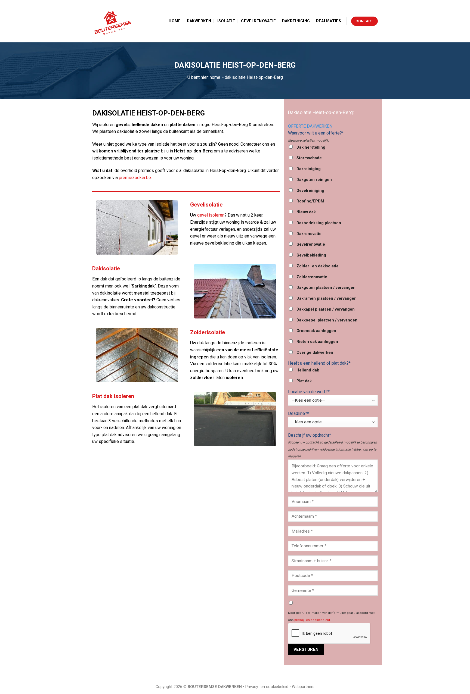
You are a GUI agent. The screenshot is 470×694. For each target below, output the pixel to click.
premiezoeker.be (135, 177)
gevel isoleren (210, 215)
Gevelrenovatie (258, 21)
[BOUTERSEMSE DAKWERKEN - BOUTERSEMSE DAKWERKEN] (114, 21)
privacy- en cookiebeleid (312, 620)
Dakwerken (199, 21)
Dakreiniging (296, 21)
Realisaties (328, 21)
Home (175, 21)
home (215, 77)
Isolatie (226, 21)
